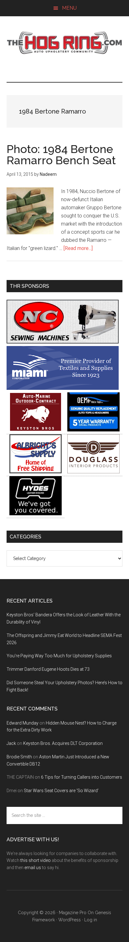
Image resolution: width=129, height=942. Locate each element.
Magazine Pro (72, 912)
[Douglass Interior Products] (93, 472)
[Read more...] (78, 248)
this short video (35, 860)
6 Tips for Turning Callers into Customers (81, 777)
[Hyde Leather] (35, 514)
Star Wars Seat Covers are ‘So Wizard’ (61, 790)
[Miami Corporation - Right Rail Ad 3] (63, 388)
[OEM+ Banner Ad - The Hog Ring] (93, 430)
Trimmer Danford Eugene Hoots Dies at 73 (48, 669)
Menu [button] (69, 8)
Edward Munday (23, 723)
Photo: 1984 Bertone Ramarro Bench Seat (61, 154)
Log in (90, 919)
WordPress (69, 919)
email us (32, 867)
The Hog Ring (65, 43)
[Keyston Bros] (35, 430)
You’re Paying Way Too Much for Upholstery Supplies (59, 655)
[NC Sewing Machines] (63, 342)
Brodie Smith (19, 756)
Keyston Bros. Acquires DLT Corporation (63, 743)
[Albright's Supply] (35, 472)
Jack (11, 743)
